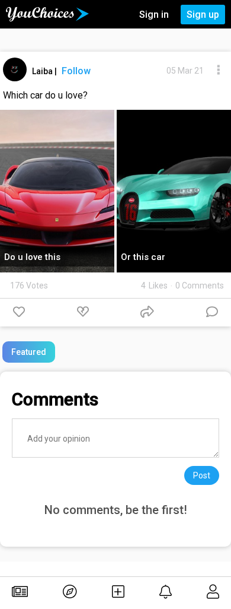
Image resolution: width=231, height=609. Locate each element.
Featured (28, 352)
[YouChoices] (47, 14)
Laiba (43, 71)
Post (201, 475)
